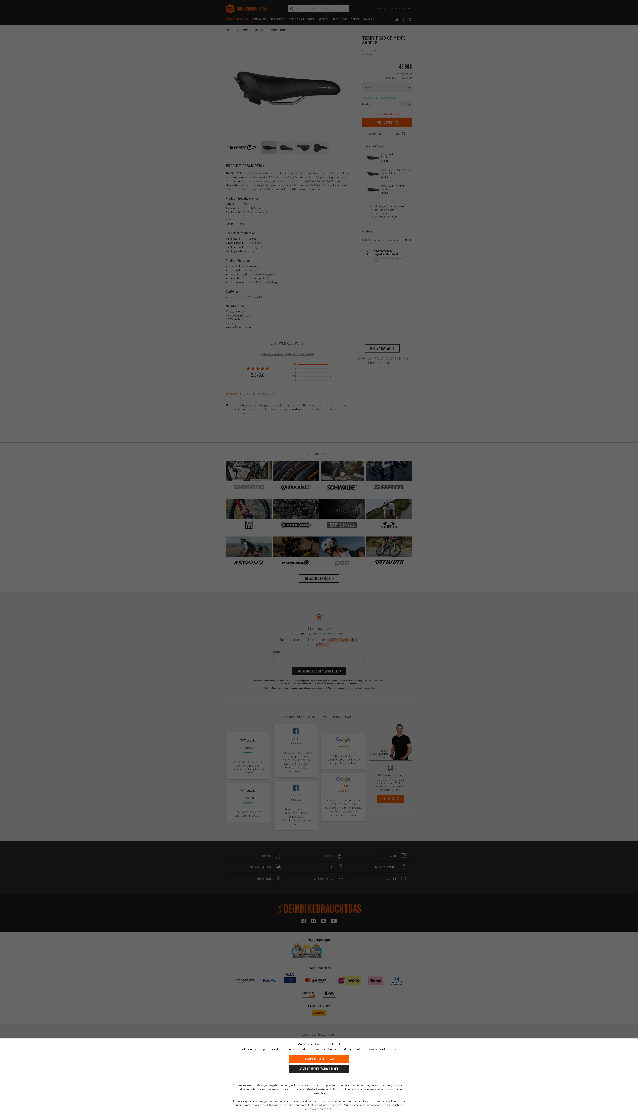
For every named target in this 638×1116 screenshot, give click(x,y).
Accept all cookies (316, 1059)
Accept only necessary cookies (319, 1069)
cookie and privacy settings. (368, 1049)
